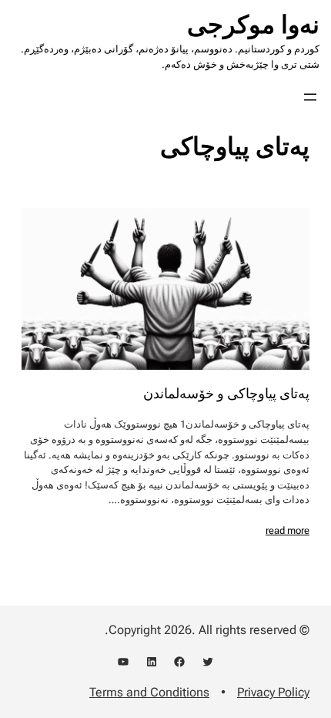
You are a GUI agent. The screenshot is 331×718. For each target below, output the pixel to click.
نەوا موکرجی (253, 24)
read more (287, 530)
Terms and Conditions (149, 692)
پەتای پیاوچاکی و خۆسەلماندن (226, 393)
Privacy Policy (273, 692)
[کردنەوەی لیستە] (310, 97)
